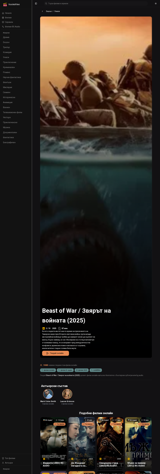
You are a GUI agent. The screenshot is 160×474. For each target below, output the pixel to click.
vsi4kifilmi (96, 370)
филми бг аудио (66, 370)
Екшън (49, 11)
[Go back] (42, 11)
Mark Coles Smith (48, 401)
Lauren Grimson (67, 401)
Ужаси (57, 11)
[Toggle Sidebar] (32, 237)
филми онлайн (49, 370)
